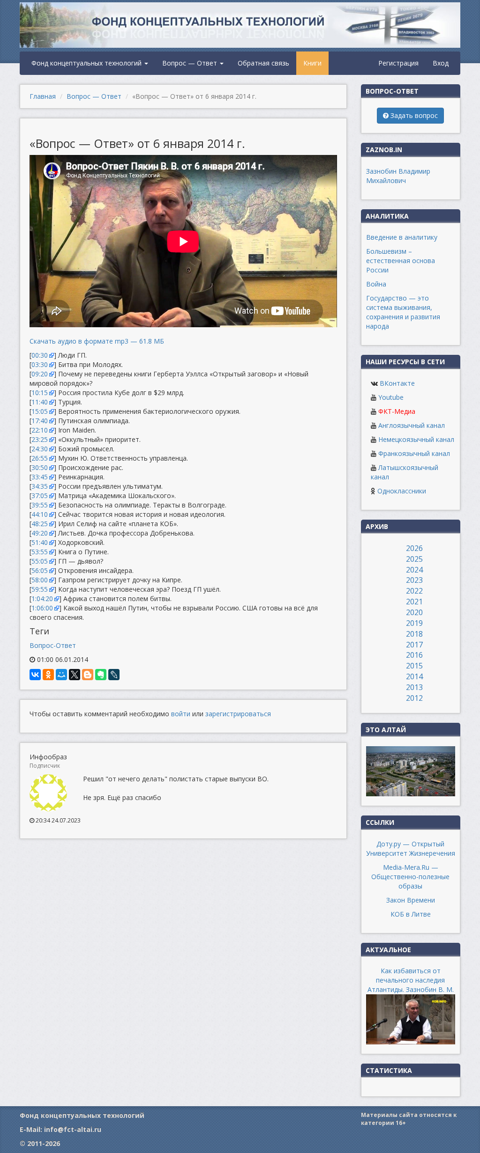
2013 (414, 687)
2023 (414, 580)
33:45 (39, 476)
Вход (441, 63)
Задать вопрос (413, 115)
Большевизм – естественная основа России (400, 260)
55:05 (39, 561)
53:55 (39, 551)
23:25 (39, 439)
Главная (43, 96)
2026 (414, 548)
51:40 (39, 542)
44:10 (39, 514)
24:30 (39, 448)
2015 (414, 666)
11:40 (39, 401)
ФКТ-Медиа (396, 411)
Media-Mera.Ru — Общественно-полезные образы (410, 876)
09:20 (39, 373)
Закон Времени (410, 900)
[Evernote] (100, 674)
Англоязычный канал (411, 425)
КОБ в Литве (410, 914)
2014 (414, 676)
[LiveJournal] (114, 674)
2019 (414, 623)
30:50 (39, 467)
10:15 (39, 392)
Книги (312, 63)
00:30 (39, 355)
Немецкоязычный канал (416, 439)
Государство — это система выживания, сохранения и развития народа (403, 312)
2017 (414, 644)
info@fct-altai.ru (72, 1129)
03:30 (39, 364)
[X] (74, 674)
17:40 (39, 420)
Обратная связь (263, 63)
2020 (414, 612)
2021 (414, 601)
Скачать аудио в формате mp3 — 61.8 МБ (97, 341)
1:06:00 (42, 607)
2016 (414, 655)
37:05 (39, 495)
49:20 (39, 533)
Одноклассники (401, 490)
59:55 (39, 589)
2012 (414, 698)
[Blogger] (87, 674)
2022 (414, 591)
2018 (414, 634)
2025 (414, 559)
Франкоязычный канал (414, 453)
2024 (414, 570)
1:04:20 (42, 598)
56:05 (39, 570)
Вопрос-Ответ (53, 645)
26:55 (39, 458)
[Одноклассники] (48, 674)
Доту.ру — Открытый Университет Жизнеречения (410, 848)
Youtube (391, 397)
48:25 (39, 523)
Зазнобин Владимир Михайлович (398, 176)
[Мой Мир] (61, 674)
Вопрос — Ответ (190, 63)
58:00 (39, 579)
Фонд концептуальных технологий (87, 63)
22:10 (39, 430)
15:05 (39, 411)
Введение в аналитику (401, 237)
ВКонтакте (397, 383)
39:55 (39, 504)
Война (376, 283)
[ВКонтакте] (35, 674)
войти (180, 713)
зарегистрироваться (238, 713)
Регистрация (398, 63)
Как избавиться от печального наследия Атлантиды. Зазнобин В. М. (411, 980)
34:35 (39, 486)
